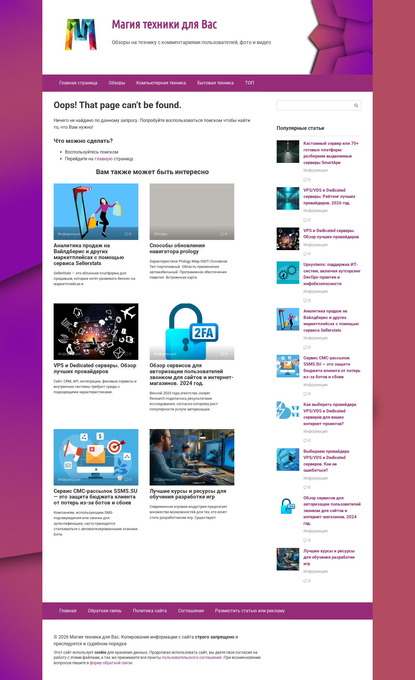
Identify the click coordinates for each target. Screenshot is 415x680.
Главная (68, 610)
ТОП (249, 83)
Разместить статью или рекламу (250, 610)
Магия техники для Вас (164, 23)
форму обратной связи (111, 663)
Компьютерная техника (161, 83)
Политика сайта (150, 610)
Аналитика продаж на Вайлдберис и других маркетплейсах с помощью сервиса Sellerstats (89, 254)
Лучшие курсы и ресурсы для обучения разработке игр (188, 494)
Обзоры (117, 83)
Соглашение (191, 610)
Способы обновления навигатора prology (177, 248)
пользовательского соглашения (192, 657)
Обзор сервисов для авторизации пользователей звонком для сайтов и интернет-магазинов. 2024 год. (191, 374)
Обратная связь (105, 610)
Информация (315, 170)
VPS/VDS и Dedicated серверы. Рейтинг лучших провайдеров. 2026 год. (329, 196)
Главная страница (78, 83)
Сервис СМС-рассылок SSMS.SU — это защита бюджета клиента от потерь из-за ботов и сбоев (95, 497)
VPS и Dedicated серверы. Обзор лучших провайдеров (95, 368)
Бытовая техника (215, 83)
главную (104, 158)
